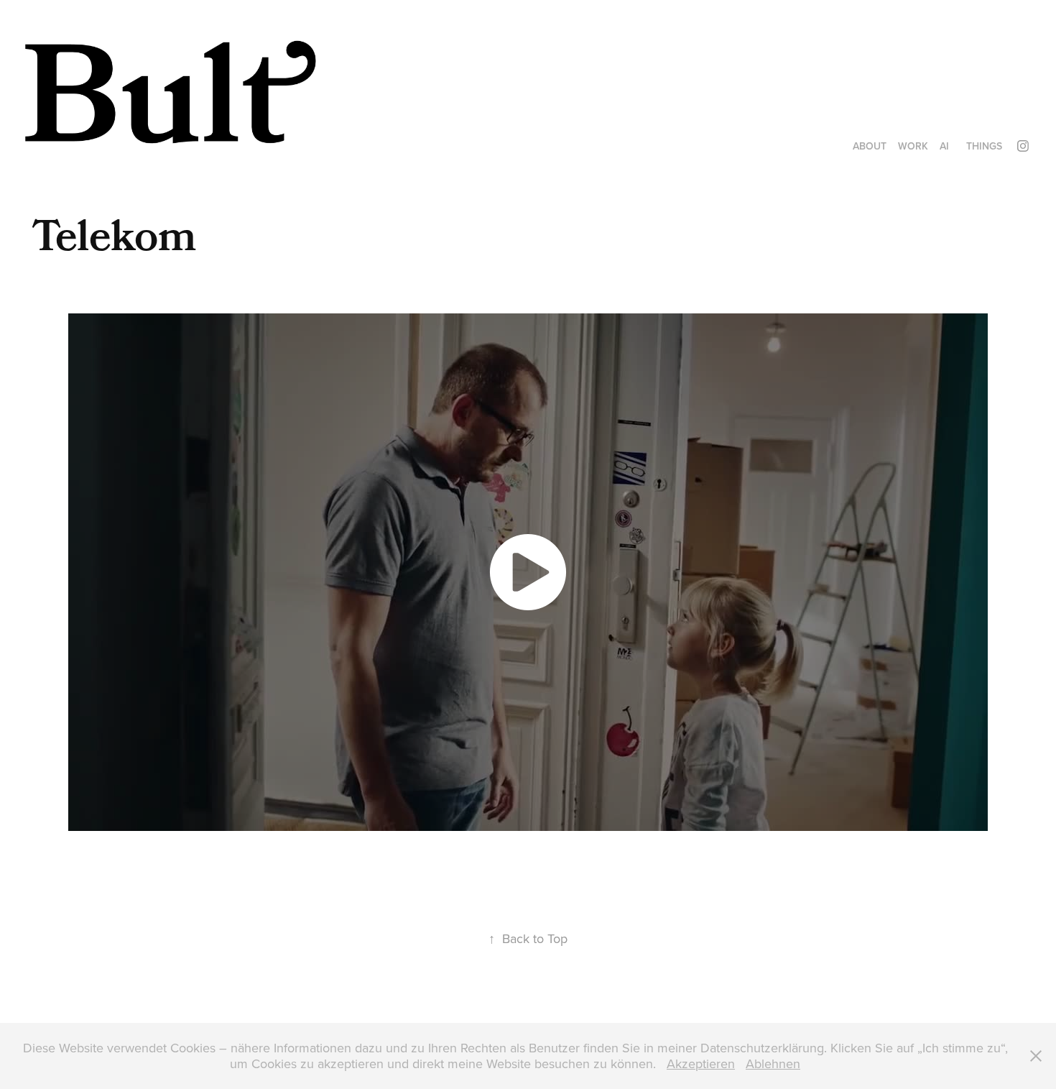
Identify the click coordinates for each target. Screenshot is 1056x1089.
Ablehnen (773, 1063)
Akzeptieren (701, 1063)
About (869, 146)
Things (984, 146)
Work (913, 146)
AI (944, 146)
